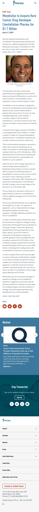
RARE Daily (6, 11)
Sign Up (19, 397)
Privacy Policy (6, 470)
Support (4, 428)
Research (4, 442)
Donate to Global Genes (14, 486)
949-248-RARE (17, 496)
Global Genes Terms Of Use (9, 477)
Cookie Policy (6, 463)
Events (4, 449)
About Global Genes (7, 456)
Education (5, 435)
